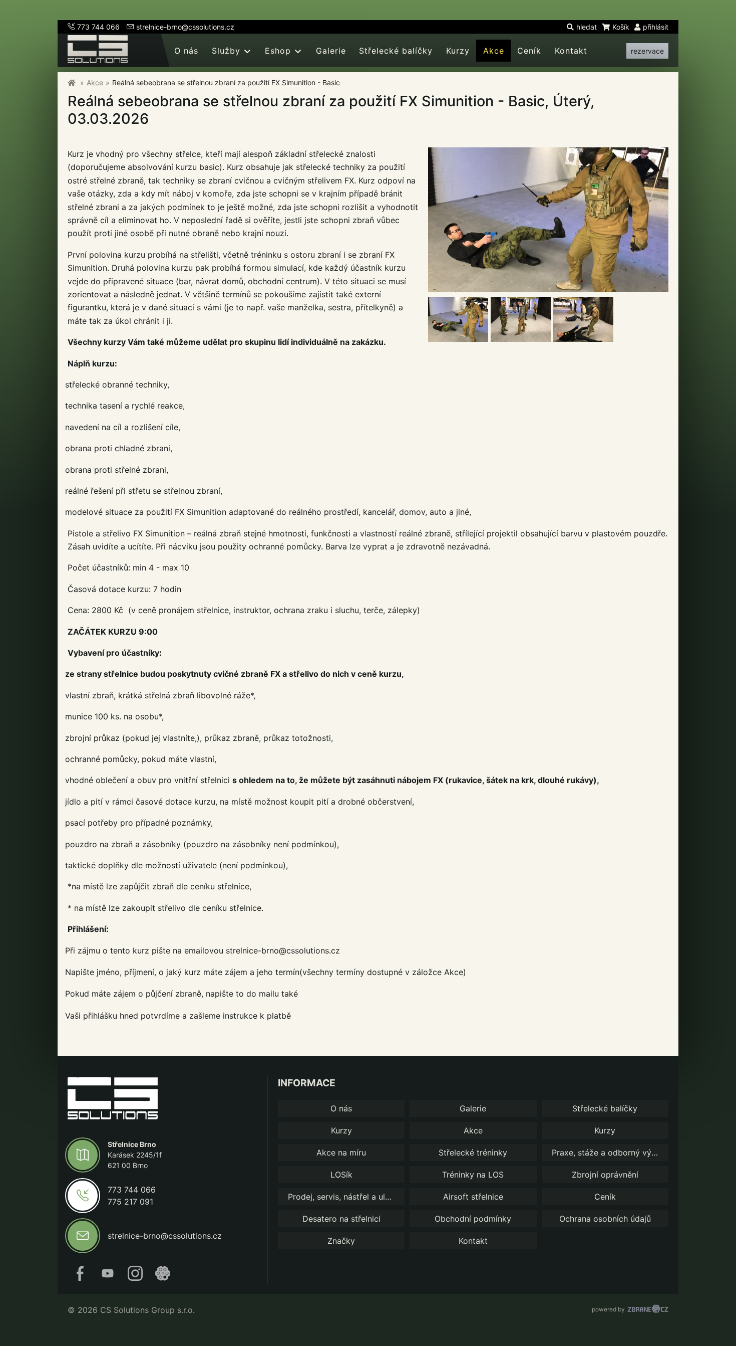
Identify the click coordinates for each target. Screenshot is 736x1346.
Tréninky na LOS (473, 1175)
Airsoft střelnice (473, 1197)
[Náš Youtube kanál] (107, 1278)
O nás (186, 51)
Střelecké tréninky (473, 1152)
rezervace (647, 51)
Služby (226, 51)
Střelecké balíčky (396, 51)
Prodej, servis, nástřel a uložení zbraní (346, 1197)
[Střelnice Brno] (113, 1100)
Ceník (529, 51)
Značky (341, 1241)
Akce (493, 51)
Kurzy (458, 51)
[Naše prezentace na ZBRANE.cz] (162, 1278)
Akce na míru (341, 1152)
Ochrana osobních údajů (605, 1219)
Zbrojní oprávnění (605, 1175)
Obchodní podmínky (473, 1219)
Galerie (331, 51)
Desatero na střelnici (341, 1219)
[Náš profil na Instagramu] (135, 1278)
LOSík (341, 1175)
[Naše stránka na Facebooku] (80, 1278)
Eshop (278, 51)
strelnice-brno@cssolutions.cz (185, 27)
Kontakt (571, 51)
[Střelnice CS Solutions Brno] (72, 82)
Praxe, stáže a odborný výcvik (609, 1152)
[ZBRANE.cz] (647, 1310)
